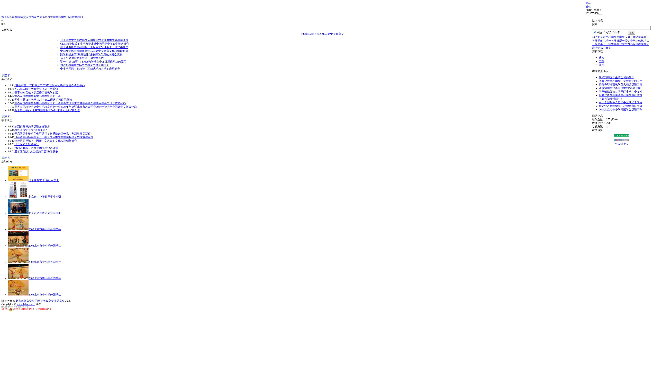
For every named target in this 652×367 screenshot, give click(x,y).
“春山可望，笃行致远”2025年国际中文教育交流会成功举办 (49, 85)
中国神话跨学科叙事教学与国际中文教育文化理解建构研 (94, 50)
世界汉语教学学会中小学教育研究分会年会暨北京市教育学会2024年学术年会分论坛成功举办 (70, 103)
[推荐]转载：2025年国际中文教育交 (322, 33)
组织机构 (12, 17)
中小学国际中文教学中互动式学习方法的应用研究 (90, 68)
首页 (4, 17)
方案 (601, 61)
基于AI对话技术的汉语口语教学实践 (82, 58)
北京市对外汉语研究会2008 (45, 213)
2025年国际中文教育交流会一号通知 (36, 89)
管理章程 (55, 17)
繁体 (588, 6)
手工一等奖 (607, 44)
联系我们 (77, 17)
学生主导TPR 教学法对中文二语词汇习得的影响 (43, 99)
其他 (601, 64)
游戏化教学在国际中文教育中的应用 (620, 81)
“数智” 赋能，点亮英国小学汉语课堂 (36, 147)
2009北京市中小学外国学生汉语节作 (620, 109)
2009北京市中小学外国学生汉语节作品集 (616, 37)
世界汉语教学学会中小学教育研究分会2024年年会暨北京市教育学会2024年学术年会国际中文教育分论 (75, 106)
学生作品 (66, 17)
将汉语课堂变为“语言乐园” (30, 130)
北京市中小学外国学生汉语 (45, 196)
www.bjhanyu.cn (26, 304)
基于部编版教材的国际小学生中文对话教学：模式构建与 (94, 47)
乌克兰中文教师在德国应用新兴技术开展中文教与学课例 (94, 40)
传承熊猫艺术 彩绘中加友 (44, 180)
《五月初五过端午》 (26, 144)
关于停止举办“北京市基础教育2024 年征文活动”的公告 (47, 110)
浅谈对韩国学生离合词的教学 (616, 77)
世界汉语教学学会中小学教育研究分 (620, 95)
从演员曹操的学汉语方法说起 (32, 126)
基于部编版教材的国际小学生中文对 (620, 91)
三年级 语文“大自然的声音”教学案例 (36, 151)
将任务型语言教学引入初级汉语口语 (620, 84)
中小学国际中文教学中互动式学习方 (620, 102)
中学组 (634, 40)
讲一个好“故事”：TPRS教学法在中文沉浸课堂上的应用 (93, 61)
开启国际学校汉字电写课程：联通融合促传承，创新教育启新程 (52, 133)
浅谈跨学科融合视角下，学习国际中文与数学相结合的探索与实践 (53, 137)
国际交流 (23, 17)
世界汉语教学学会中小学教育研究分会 (37, 96)
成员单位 (44, 17)
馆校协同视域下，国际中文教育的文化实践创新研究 (45, 140)
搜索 (631, 32)
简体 (588, 3)
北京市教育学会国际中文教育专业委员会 (40, 300)
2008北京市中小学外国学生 (45, 229)
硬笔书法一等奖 (607, 40)
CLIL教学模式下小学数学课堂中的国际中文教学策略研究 (94, 43)
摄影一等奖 (623, 40)
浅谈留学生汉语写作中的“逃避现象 (620, 88)
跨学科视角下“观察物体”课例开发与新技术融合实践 (91, 54)
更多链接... (621, 143)
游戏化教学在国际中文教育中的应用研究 (84, 65)
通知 (601, 57)
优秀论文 (34, 17)
